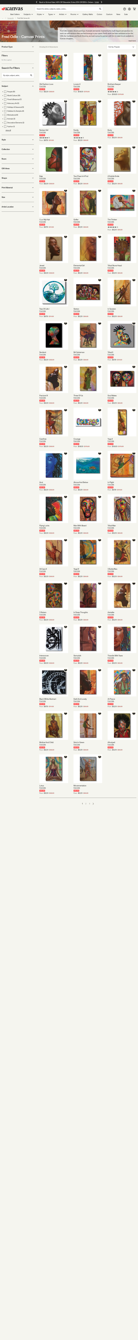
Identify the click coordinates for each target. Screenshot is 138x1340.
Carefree (42, 439)
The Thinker (112, 219)
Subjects (27, 14)
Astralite (111, 612)
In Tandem (112, 309)
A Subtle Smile (113, 176)
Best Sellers (15, 14)
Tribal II (110, 352)
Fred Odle (42, 86)
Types (50, 14)
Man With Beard (80, 525)
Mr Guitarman (79, 352)
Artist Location (8, 207)
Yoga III (76, 569)
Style (4, 140)
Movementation (80, 785)
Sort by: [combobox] (114, 47)
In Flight (111, 482)
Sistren (76, 309)
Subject (5, 86)
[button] (3, 92)
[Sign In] (129, 9)
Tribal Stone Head (115, 265)
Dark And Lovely (80, 699)
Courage (77, 439)
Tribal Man (112, 525)
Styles (39, 14)
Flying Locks (44, 525)
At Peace (111, 699)
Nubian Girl (43, 130)
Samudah (77, 655)
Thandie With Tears (115, 655)
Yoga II (110, 439)
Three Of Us (78, 395)
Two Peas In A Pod (81, 176)
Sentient (42, 352)
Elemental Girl (79, 265)
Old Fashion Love (46, 84)
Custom (109, 14)
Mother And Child (46, 742)
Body (110, 130)
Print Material (7, 187)
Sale (126, 14)
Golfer (76, 219)
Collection (6, 149)
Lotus (41, 785)
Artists (61, 14)
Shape (4, 178)
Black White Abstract (47, 699)
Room (4, 159)
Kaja (41, 176)
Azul (41, 482)
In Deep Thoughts (81, 612)
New (118, 14)
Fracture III (43, 395)
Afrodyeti (111, 742)
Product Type (7, 47)
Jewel (41, 265)
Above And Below (81, 482)
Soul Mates (112, 395)
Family (76, 130)
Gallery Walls (87, 14)
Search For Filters (11, 68)
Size (3, 197)
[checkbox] (5, 91)
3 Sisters (42, 612)
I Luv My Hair (44, 219)
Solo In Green (79, 742)
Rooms (73, 14)
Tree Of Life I (44, 309)
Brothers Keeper (114, 84)
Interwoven (44, 655)
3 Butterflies (112, 569)
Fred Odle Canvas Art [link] (23, 18)
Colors (99, 14)
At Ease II (43, 569)
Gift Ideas (6, 168)
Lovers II (77, 84)
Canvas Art (10, 18)
